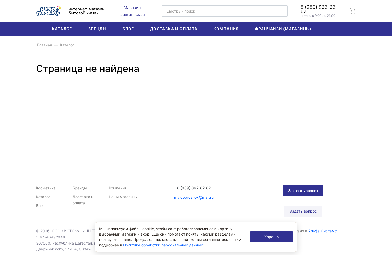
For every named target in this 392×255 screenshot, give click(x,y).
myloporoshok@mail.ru (194, 197)
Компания (226, 28)
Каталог (62, 28)
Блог (128, 28)
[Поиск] (282, 11)
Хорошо (271, 236)
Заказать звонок (303, 190)
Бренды (97, 28)
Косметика (46, 188)
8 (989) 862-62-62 (319, 9)
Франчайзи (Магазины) (283, 28)
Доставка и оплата (174, 28)
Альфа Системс (322, 231)
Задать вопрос (303, 211)
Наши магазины (123, 196)
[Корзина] (353, 11)
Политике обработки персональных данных (163, 245)
